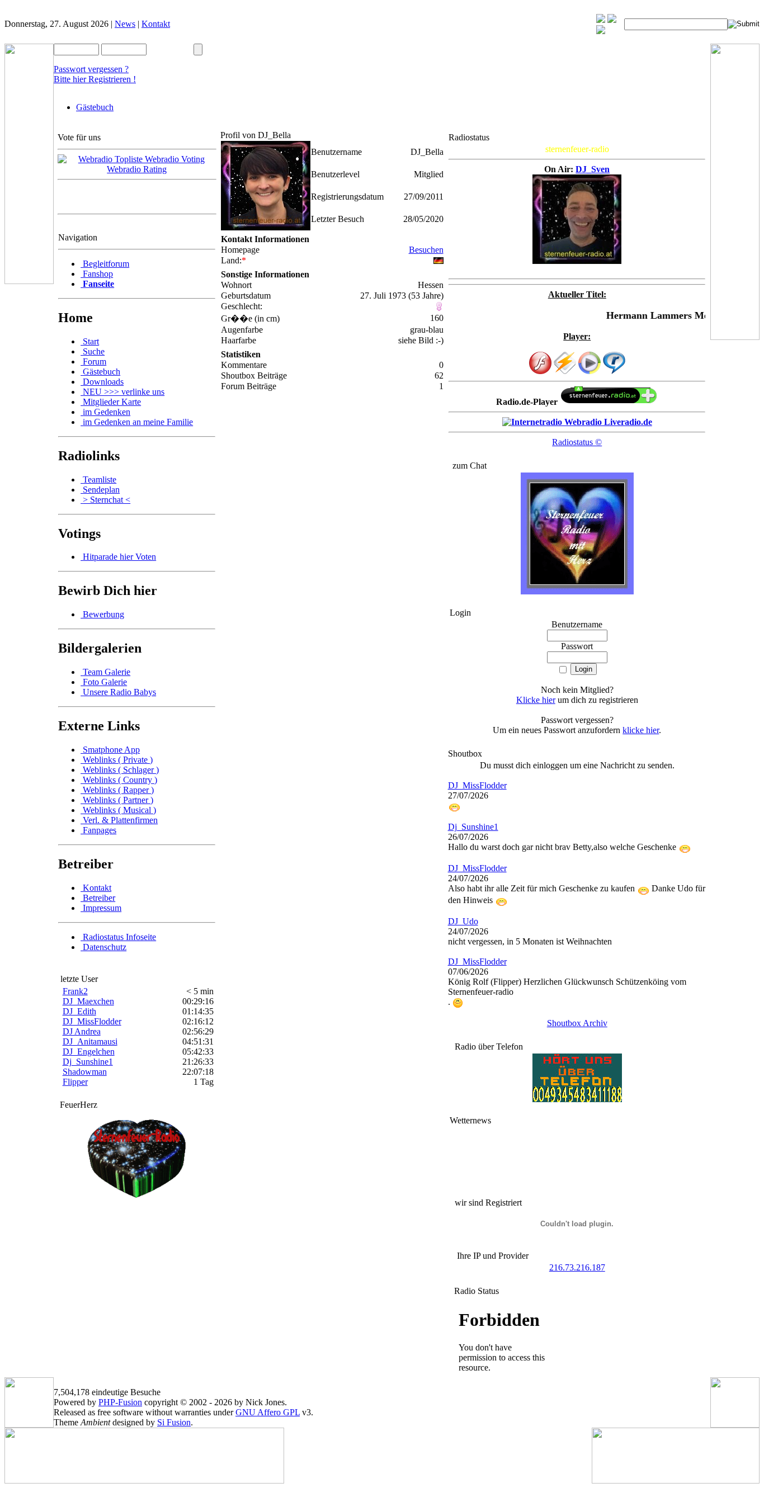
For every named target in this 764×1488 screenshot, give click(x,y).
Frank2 (75, 991)
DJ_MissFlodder (92, 1021)
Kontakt (156, 24)
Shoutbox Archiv (577, 1023)
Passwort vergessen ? (91, 69)
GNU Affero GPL (267, 1412)
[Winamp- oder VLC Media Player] (565, 371)
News (125, 24)
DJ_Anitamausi (90, 1041)
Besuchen (426, 249)
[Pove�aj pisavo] (600, 31)
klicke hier (640, 730)
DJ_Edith (79, 1011)
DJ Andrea (82, 1031)
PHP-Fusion (120, 1402)
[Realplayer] (614, 371)
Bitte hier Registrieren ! (95, 79)
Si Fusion (174, 1422)
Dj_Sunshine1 (88, 1061)
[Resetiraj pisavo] (611, 20)
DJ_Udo (463, 921)
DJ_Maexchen (88, 1001)
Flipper (75, 1082)
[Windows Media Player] (589, 371)
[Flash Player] (540, 363)
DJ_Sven (593, 169)
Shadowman (85, 1071)
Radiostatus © (577, 442)
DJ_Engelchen (89, 1051)
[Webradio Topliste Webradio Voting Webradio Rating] (137, 169)
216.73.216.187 (577, 1267)
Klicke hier (535, 700)
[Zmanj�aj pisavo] (600, 20)
